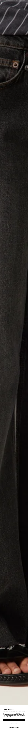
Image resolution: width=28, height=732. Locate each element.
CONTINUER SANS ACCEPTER (14, 727)
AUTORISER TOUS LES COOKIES (14, 720)
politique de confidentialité (15, 713)
